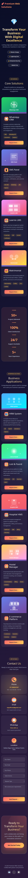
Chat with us (14, 728)
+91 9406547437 (14, 687)
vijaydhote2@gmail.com (14, 707)
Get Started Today (14, 845)
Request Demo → (14, 142)
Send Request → (14, 799)
